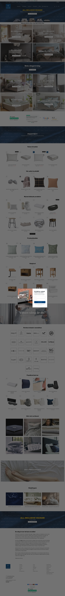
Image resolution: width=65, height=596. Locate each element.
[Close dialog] (46, 289)
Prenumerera (40, 302)
